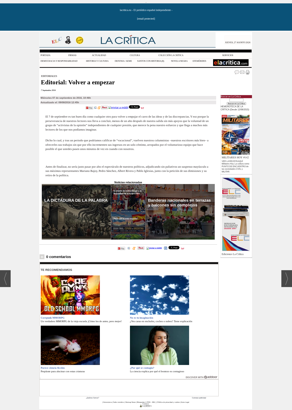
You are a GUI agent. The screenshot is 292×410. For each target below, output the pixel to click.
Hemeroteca (107, 402)
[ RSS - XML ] (151, 402)
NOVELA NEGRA (179, 61)
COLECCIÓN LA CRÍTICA (170, 55)
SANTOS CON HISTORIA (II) (150, 61)
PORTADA (45, 55)
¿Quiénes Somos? (92, 398)
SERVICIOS (227, 55)
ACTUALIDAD (99, 55)
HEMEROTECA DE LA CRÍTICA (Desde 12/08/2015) (235, 108)
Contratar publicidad (199, 398)
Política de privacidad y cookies (168, 402)
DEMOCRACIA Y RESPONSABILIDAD (59, 61)
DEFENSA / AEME (123, 61)
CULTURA (135, 55)
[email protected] (146, 18)
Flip (90, 107)
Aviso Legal (185, 402)
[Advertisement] (129, 387)
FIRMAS (72, 55)
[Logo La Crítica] (146, 406)
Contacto (145, 404)
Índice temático (118, 402)
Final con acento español (125, 219)
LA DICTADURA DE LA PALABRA (76, 200)
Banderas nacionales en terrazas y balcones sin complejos (179, 202)
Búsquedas (141, 402)
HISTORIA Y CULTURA (97, 61)
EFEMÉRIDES (199, 61)
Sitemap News (130, 402)
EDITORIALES (49, 76)
